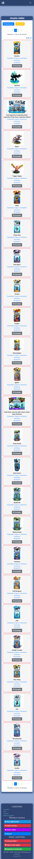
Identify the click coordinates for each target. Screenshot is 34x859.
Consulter (17, 66)
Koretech (17, 854)
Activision (17, 60)
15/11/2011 (17, 598)
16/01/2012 (17, 775)
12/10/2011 (17, 62)
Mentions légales (8, 815)
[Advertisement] (17, 11)
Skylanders (10, 58)
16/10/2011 (17, 212)
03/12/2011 (17, 686)
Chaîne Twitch (11, 830)
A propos (6, 809)
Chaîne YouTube (11, 826)
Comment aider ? (11, 841)
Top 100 (21, 24)
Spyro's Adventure (21, 58)
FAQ (4, 811)
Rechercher (9, 24)
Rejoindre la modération (14, 849)
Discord (9, 834)
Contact (5, 813)
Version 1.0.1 (17, 856)
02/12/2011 (17, 657)
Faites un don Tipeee (13, 845)
